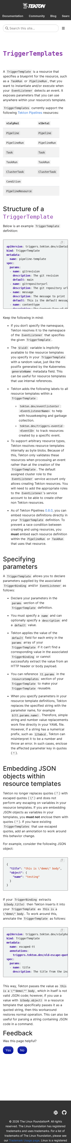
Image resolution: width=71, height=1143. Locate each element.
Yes (8, 1050)
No (22, 1050)
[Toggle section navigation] (63, 28)
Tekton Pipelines (30, 113)
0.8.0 (49, 510)
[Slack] (56, 1113)
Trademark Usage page (24, 1140)
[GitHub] (64, 1113)
